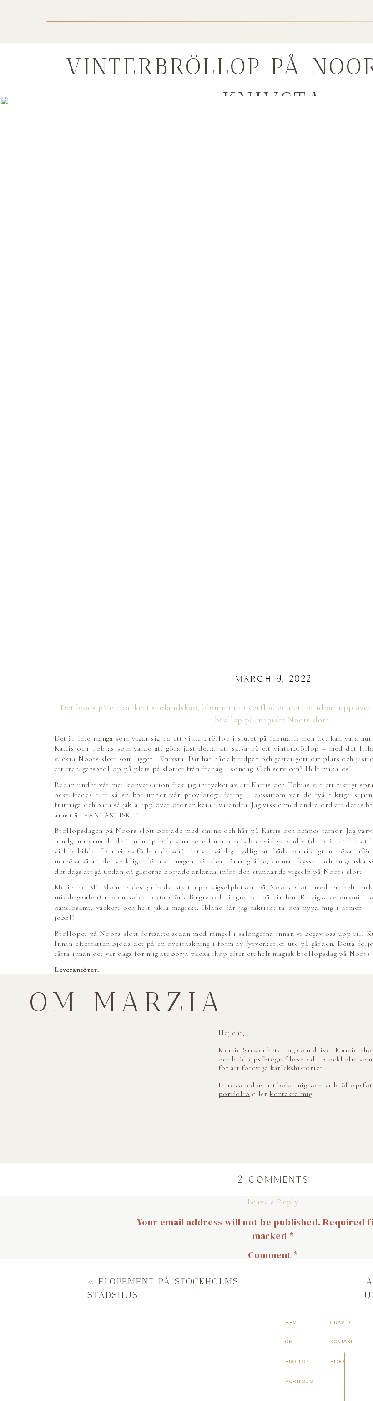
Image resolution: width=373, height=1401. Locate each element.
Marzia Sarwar (241, 1050)
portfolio (207, 1047)
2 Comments (273, 1179)
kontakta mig (291, 1093)
